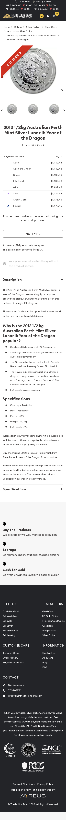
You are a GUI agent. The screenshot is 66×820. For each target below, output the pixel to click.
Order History (10, 657)
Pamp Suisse (49, 630)
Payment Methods (13, 662)
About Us (47, 657)
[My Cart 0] (54, 16)
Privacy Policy (45, 784)
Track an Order (11, 653)
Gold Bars (47, 625)
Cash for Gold (14, 570)
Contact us (48, 653)
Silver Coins (48, 635)
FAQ (44, 667)
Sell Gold (7, 620)
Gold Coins (48, 611)
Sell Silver (8, 625)
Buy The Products (17, 530)
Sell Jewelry (9, 635)
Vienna (58, 721)
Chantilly (20, 726)
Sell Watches (10, 616)
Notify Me (33, 234)
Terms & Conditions (24, 784)
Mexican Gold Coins (53, 620)
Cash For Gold (11, 611)
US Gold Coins (50, 616)
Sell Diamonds (10, 630)
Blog (45, 662)
